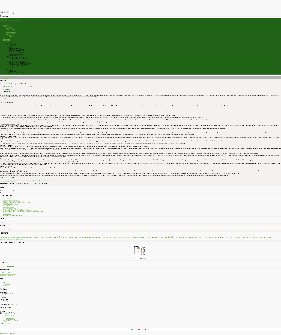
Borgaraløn (40, 237)
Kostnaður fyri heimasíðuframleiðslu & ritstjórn (19, 62)
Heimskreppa (133, 237)
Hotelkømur (144, 237)
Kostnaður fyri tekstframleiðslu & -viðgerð (18, 58)
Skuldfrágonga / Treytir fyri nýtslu (16, 72)
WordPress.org (6, 285)
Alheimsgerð (6, 180)
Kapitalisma (24, 180)
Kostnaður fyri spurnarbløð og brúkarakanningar (20, 63)
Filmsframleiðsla (93, 237)
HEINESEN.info (3, 18)
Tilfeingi (220, 237)
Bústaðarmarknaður (78, 237)
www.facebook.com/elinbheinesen (8, 274)
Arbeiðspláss (8, 237)
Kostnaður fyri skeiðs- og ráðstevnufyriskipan (19, 64)
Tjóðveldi (57, 180)
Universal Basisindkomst (265, 237)
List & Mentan (9, 27)
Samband (5, 74)
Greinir (4, 26)
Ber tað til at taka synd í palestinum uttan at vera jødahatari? (17, 209)
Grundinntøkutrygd (125, 237)
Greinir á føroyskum (10, 319)
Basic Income (14, 237)
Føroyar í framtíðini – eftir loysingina (11, 198)
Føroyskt (23, 86)
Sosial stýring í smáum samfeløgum (11, 200)
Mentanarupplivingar (189, 237)
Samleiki (205, 237)
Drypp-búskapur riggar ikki (9, 203)
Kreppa (159, 237)
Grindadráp (11, 36)
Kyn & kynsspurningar (11, 30)
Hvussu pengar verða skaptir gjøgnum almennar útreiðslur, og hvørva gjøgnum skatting (23, 211)
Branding (51, 237)
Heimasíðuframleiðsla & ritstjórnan (17, 49)
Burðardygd (56, 237)
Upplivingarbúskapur (6, 239)
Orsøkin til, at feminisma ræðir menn (11, 205)
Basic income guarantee (24, 237)
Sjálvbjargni (35, 180)
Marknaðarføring (172, 237)
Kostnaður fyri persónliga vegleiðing (17, 68)
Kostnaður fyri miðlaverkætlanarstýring (18, 61)
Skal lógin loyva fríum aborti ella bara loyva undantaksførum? (17, 202)
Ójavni (24, 239)
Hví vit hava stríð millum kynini (10, 208)
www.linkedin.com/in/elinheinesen (7, 272)
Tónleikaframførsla (13, 44)
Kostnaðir (8, 56)
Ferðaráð (88, 237)
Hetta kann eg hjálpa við (11, 43)
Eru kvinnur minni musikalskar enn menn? (12, 215)
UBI (228, 237)
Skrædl (215, 237)
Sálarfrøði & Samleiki (10, 29)
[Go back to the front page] (8, 16)
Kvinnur (162, 237)
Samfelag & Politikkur (11, 32)
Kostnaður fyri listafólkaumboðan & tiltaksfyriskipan (20, 65)
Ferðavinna (11, 35)
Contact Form (10, 266)
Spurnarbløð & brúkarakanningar (16, 50)
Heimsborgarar (17, 180)
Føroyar (7, 34)
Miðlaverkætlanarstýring (14, 48)
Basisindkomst (33, 237)
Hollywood (139, 237)
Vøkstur (21, 239)
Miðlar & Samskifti (10, 28)
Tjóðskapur (51, 180)
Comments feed (6, 284)
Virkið (7, 69)
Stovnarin (11, 70)
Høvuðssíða (6, 25)
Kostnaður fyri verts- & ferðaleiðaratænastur (19, 67)
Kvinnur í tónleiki (7, 214)
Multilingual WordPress (5, 333)
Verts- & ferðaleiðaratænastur (16, 54)
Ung (230, 237)
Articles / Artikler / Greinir (8, 315)
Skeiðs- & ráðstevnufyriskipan (16, 51)
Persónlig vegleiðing (13, 55)
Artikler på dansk (10, 318)
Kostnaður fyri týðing (13, 59)
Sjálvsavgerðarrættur (44, 180)
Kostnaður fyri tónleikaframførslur (16, 57)
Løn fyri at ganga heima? (8, 207)
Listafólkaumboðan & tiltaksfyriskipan (17, 52)
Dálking (85, 237)
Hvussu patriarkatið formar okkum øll (11, 201)
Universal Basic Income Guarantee (251, 237)
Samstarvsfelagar (13, 71)
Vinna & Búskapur (10, 33)
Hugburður (150, 237)
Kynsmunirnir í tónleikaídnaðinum (10, 204)
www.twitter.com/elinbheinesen (7, 275)
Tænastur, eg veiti (7, 42)
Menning (183, 237)
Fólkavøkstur (117, 237)
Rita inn (4, 282)
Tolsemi (225, 237)
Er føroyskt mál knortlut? (5, 78)
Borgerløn (45, 237)
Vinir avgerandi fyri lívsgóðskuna (10, 212)
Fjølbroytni (105, 237)
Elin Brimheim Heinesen (9, 86)
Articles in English (10, 316)
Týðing (10, 47)
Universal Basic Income (236, 237)
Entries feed (5, 283)
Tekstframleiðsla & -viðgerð (15, 45)
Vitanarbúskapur (16, 239)
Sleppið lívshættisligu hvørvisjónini (8, 76)
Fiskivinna (99, 237)
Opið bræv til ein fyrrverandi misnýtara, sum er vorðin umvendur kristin (19, 210)
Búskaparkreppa (66, 237)
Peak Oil (195, 237)
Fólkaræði (11, 180)
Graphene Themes (10, 326)
